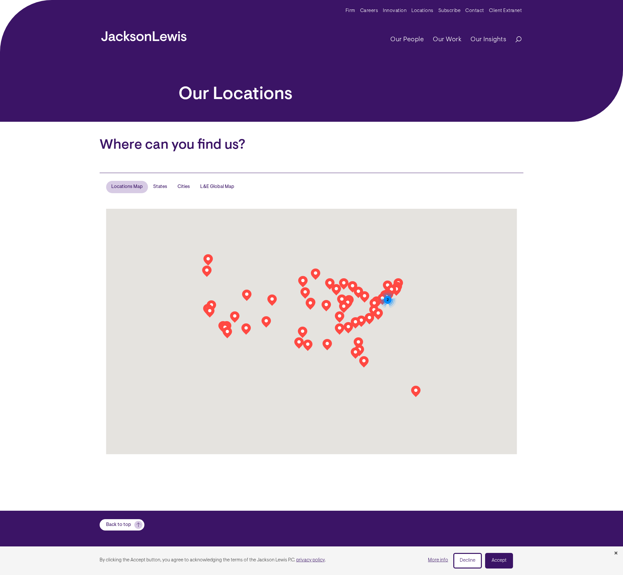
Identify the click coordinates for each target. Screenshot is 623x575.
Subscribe (449, 10)
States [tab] (160, 186)
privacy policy (310, 560)
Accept (499, 560)
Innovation (395, 10)
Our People (407, 39)
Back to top (118, 524)
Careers (369, 10)
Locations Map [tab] (127, 186)
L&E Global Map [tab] (217, 186)
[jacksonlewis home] (144, 34)
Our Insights (488, 39)
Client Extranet (505, 10)
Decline (467, 560)
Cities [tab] (183, 186)
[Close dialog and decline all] (616, 553)
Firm (350, 10)
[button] (339, 317)
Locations (422, 10)
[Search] (515, 40)
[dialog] (311, 560)
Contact (474, 10)
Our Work (447, 39)
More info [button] (438, 560)
